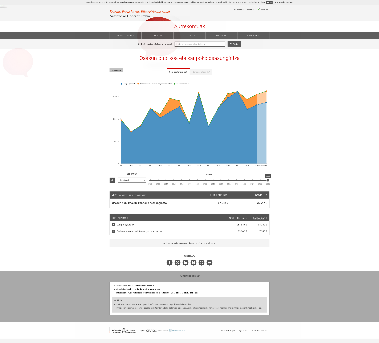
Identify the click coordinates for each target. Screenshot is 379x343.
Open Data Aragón (177, 330)
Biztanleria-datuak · (138, 289)
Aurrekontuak (189, 26)
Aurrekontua (237, 218)
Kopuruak (131, 174)
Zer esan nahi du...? (253, 35)
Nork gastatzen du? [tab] (201, 72)
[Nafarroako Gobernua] (123, 330)
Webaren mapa (228, 330)
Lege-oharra (243, 330)
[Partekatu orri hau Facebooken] (169, 263)
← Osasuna (116, 70)
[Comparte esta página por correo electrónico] (209, 263)
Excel (212, 243)
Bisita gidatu (221, 35)
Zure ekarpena (189, 35)
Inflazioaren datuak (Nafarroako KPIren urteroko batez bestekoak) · (157, 293)
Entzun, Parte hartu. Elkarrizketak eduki (140, 11)
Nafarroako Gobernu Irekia (130, 15)
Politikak (157, 35)
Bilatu (235, 44)
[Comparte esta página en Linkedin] (185, 263)
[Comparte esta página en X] (177, 263)
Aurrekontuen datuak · (135, 285)
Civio (151, 330)
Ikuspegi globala (125, 35)
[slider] (267, 180)
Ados (269, 2)
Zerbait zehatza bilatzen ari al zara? (155, 44)
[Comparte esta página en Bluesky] (193, 263)
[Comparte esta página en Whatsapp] (201, 263)
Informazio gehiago (284, 2)
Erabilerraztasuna (259, 330)
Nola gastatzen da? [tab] (178, 72)
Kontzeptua (119, 218)
